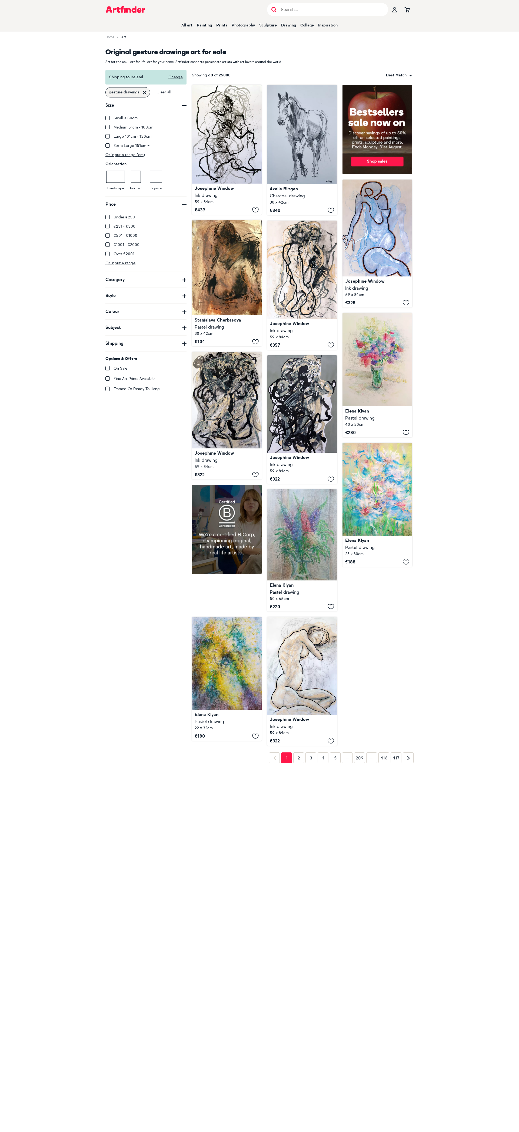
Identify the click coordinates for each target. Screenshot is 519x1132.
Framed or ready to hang (137, 389)
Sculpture (268, 25)
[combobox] (399, 75)
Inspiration (328, 25)
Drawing (288, 25)
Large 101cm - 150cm (132, 136)
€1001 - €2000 (126, 244)
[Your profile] (395, 9)
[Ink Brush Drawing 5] (227, 415)
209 (359, 843)
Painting (204, 25)
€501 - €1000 (125, 235)
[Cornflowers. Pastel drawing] (377, 505)
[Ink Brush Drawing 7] (302, 681)
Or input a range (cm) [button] (125, 155)
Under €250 (124, 217)
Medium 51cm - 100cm (133, 127)
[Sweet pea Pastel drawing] (377, 375)
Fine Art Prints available (134, 378)
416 (384, 843)
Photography (243, 25)
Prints (221, 25)
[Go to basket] (407, 9)
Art (123, 37)
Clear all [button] (164, 92)
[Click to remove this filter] (144, 92)
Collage (307, 25)
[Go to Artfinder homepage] (125, 9)
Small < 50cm (126, 118)
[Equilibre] (302, 150)
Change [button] (175, 77)
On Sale (120, 368)
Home (109, 37)
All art (186, 25)
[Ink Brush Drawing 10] (302, 285)
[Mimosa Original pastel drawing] (227, 641)
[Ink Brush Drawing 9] (377, 244)
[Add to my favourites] (255, 209)
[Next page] (408, 843)
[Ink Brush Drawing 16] (227, 150)
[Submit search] (274, 9)
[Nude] (227, 283)
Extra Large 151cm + (132, 145)
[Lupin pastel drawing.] (302, 550)
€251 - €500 (124, 226)
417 (396, 843)
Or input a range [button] (120, 263)
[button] (399, 75)
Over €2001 (124, 254)
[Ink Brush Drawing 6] (302, 419)
